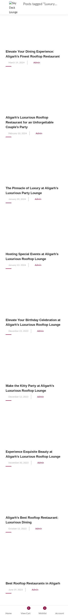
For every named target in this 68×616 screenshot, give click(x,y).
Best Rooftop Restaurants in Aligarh (33, 583)
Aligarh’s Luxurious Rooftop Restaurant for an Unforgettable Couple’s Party (29, 122)
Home (8, 613)
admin (36, 62)
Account (59, 613)
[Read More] (7, 70)
